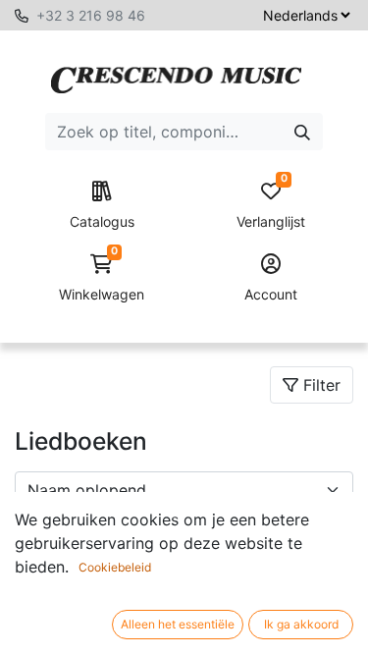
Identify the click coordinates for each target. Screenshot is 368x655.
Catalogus (102, 221)
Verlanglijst (271, 206)
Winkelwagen (101, 278)
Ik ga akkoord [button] (301, 624)
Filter (319, 385)
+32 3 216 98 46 (90, 15)
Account (270, 294)
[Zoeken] (302, 131)
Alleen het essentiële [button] (178, 624)
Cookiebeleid (115, 567)
